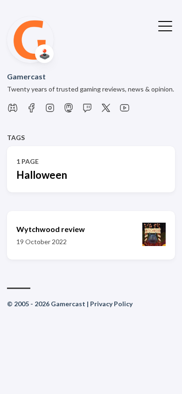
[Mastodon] (68, 110)
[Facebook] (31, 110)
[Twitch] (87, 110)
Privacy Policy (111, 304)
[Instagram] (50, 110)
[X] (106, 110)
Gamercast (26, 76)
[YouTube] (124, 110)
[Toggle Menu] (165, 25)
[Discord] (12, 110)
